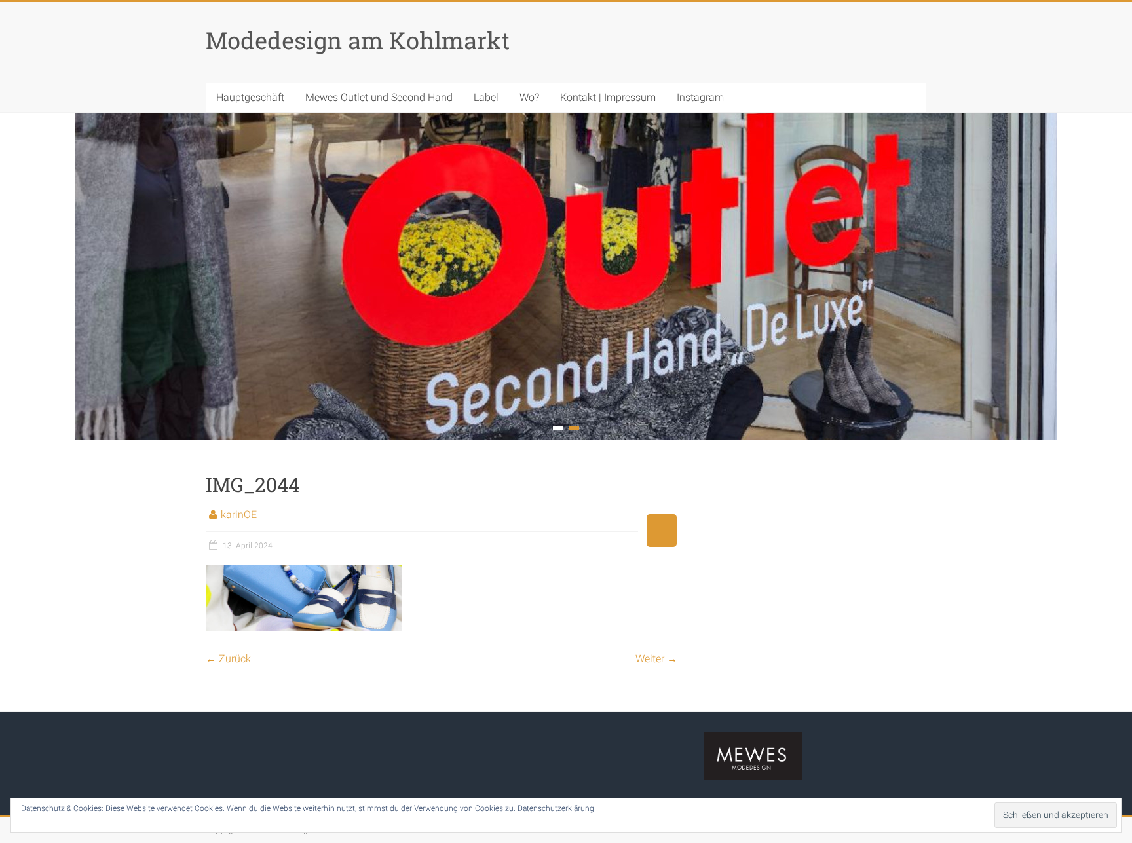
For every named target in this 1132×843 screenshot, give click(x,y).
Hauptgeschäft (250, 97)
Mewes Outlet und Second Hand (379, 97)
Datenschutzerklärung (556, 808)
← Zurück (228, 658)
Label (486, 97)
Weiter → (656, 658)
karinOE (239, 514)
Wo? (529, 97)
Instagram (700, 97)
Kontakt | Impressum (608, 97)
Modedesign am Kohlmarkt (358, 40)
